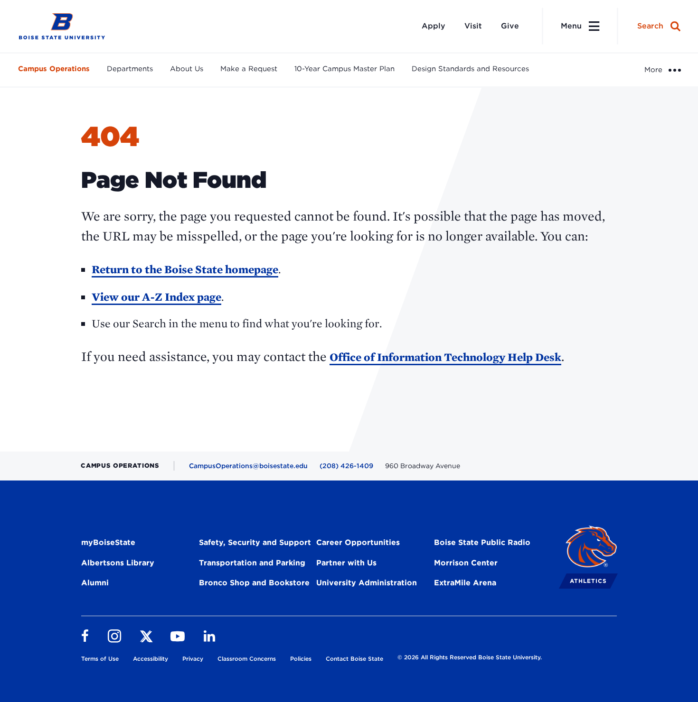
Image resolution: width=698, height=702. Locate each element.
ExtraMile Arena (465, 582)
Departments (130, 69)
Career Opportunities (358, 542)
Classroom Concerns (246, 658)
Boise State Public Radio (482, 542)
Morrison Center (466, 562)
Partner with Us (346, 562)
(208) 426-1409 (346, 466)
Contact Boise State (354, 658)
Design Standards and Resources (470, 69)
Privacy (192, 658)
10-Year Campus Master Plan (344, 69)
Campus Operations (54, 69)
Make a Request (248, 69)
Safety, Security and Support (255, 542)
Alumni (95, 582)
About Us (186, 69)
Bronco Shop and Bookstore (254, 582)
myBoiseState (108, 542)
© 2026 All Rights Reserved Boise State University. (469, 657)
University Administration (366, 582)
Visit (473, 25)
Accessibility (150, 658)
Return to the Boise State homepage (185, 269)
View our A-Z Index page (156, 297)
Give (510, 25)
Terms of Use (100, 658)
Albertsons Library (117, 562)
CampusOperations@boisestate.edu (248, 466)
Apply (433, 25)
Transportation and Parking (252, 562)
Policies (300, 658)
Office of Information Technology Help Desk (445, 357)
